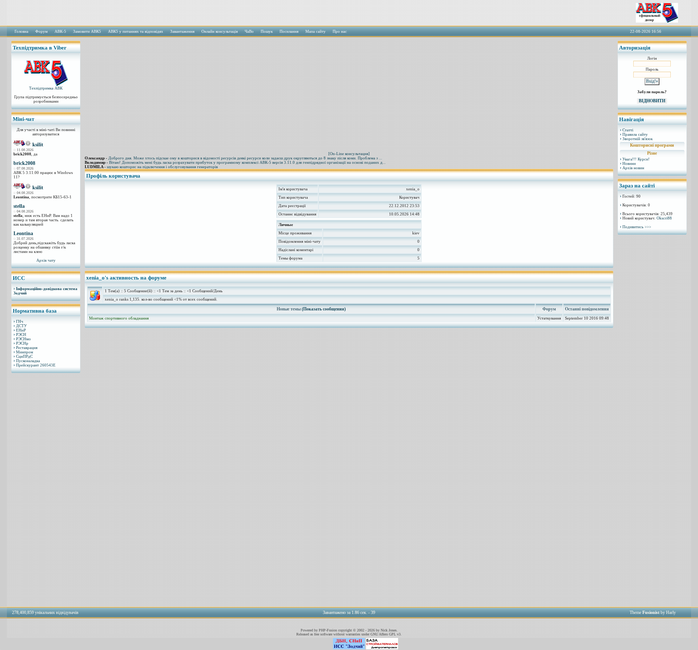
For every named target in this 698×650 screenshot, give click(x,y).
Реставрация (26, 347)
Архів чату (46, 260)
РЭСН (21, 334)
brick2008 (24, 163)
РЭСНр (22, 343)
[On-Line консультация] (349, 153)
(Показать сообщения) (324, 309)
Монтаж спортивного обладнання (119, 318)
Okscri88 (664, 218)
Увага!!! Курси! (636, 159)
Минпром (24, 352)
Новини (629, 163)
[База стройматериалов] (382, 648)
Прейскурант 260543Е (36, 365)
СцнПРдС (24, 356)
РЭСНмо (23, 339)
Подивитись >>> (636, 227)
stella (19, 206)
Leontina (23, 233)
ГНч (19, 321)
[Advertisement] (46, 489)
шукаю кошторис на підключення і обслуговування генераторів (162, 167)
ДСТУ (21, 326)
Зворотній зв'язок (637, 138)
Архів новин (633, 168)
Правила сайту (635, 134)
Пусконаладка (28, 360)
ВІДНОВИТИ (652, 100)
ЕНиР (21, 330)
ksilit (37, 144)
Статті (627, 130)
